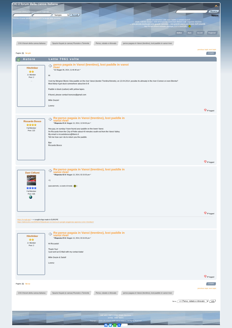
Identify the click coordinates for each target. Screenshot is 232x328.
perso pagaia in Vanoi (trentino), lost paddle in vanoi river (91, 66)
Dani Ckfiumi (32, 172)
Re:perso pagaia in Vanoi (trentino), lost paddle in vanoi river (89, 119)
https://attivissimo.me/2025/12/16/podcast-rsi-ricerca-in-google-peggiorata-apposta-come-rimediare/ (55, 222)
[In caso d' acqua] (30, 198)
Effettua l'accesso (29, 12)
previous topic (203, 49)
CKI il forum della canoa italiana (35, 4)
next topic (212, 49)
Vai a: (174, 301)
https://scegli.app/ (24, 220)
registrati (45, 12)
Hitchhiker (32, 68)
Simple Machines (125, 315)
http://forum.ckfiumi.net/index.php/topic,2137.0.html (163, 26)
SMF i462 (103, 315)
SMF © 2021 (113, 315)
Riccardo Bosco (32, 121)
